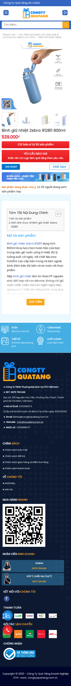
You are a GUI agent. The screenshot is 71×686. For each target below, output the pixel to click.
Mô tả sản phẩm (21, 218)
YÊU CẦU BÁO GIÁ (35, 156)
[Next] (63, 75)
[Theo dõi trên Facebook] (6, 599)
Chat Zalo (59, 167)
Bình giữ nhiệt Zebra (50, 37)
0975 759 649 (18, 392)
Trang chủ (9, 35)
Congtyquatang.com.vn (30, 422)
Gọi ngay (11, 167)
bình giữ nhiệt (22, 276)
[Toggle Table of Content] (56, 214)
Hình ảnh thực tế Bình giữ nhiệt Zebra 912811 (34, 225)
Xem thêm (35, 302)
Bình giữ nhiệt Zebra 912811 (24, 243)
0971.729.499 (39, 582)
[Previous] (7, 75)
